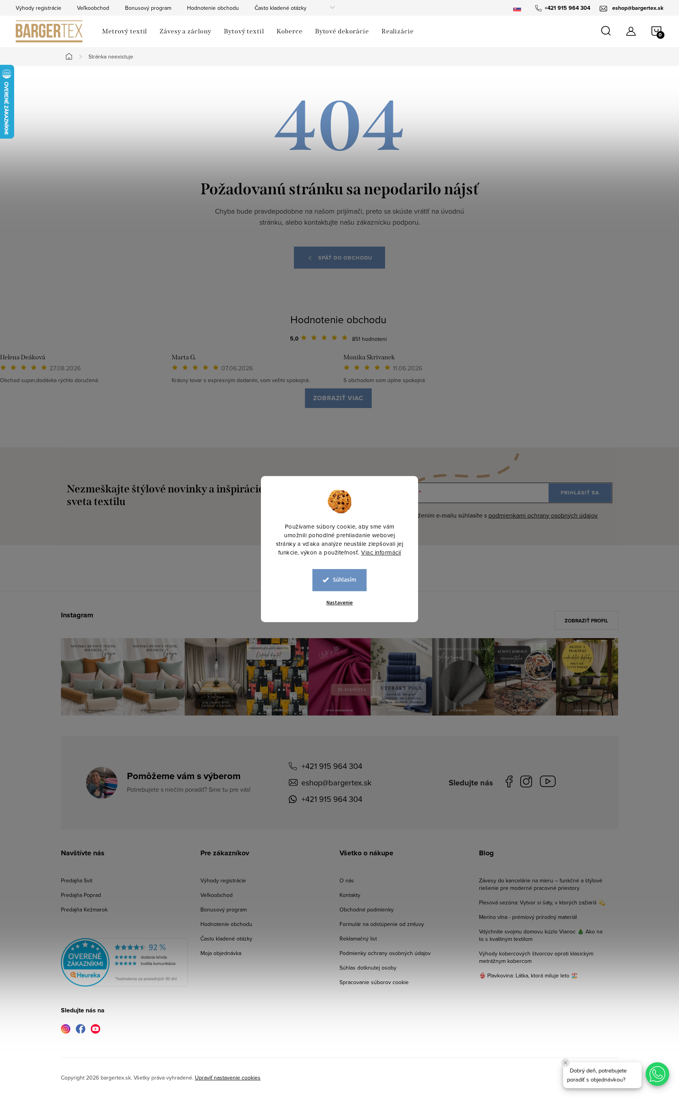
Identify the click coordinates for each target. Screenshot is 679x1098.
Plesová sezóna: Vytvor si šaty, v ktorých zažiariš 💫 (542, 902)
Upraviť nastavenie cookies (228, 1078)
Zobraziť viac (338, 398)
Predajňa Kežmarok (84, 909)
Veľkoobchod (93, 8)
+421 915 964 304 (331, 766)
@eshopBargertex (550, 783)
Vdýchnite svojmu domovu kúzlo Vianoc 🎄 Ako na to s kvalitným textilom (540, 935)
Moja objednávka (220, 953)
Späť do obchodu (345, 258)
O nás (347, 880)
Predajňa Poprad (81, 895)
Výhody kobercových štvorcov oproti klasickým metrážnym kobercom (536, 957)
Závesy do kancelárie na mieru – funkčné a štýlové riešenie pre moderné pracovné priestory (540, 884)
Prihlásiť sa (580, 492)
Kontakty (350, 895)
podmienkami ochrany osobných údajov (543, 515)
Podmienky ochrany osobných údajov (385, 953)
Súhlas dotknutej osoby (368, 967)
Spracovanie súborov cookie (374, 982)
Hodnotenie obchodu (213, 8)
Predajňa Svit (76, 880)
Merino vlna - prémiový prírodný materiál (528, 917)
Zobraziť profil (586, 620)
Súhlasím (344, 580)
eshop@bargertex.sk (336, 782)
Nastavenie (340, 603)
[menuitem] (124, 31)
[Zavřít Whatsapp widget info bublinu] (565, 1062)
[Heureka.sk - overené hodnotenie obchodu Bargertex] (124, 962)
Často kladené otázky (280, 8)
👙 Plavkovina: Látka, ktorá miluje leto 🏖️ (528, 975)
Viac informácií (381, 552)
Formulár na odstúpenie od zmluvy (382, 924)
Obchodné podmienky (367, 909)
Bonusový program (148, 8)
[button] (657, 1074)
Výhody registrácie (38, 8)
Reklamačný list (358, 938)
